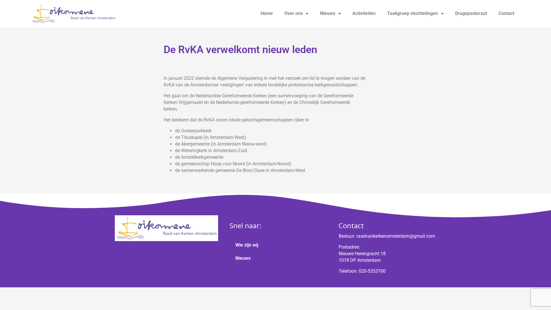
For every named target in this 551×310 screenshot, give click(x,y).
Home (267, 13)
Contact (506, 13)
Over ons (293, 13)
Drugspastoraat (471, 13)
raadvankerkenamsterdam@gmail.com (395, 236)
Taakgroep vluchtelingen (412, 13)
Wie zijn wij (246, 245)
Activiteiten (364, 13)
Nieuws (327, 13)
